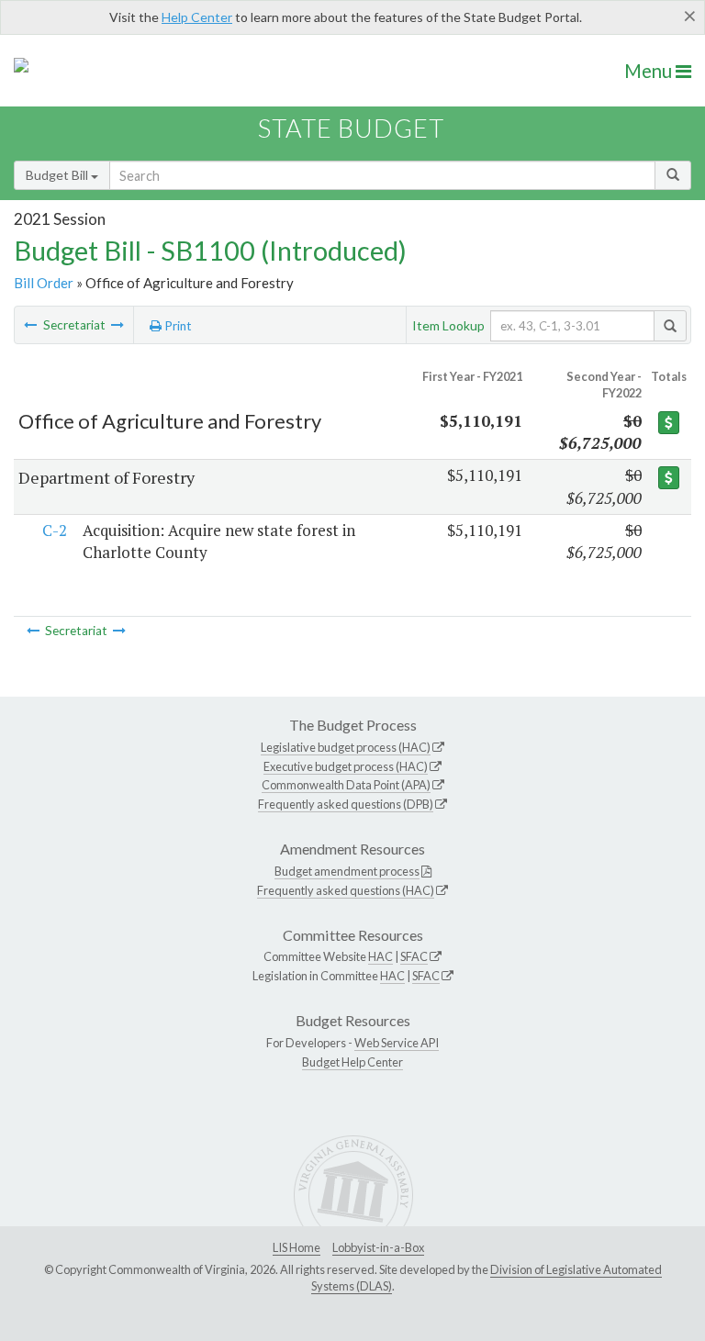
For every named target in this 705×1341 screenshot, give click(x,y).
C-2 (54, 530)
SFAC (414, 956)
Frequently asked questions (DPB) (345, 804)
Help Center (197, 17)
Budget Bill (58, 175)
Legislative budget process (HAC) (346, 747)
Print (177, 325)
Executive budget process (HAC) (345, 766)
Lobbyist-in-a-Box (378, 1247)
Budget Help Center (352, 1062)
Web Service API (396, 1042)
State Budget (351, 128)
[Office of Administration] (30, 325)
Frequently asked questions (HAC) (345, 890)
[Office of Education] (117, 325)
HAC (380, 956)
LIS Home (296, 1247)
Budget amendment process (347, 871)
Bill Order (43, 282)
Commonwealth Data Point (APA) (346, 784)
